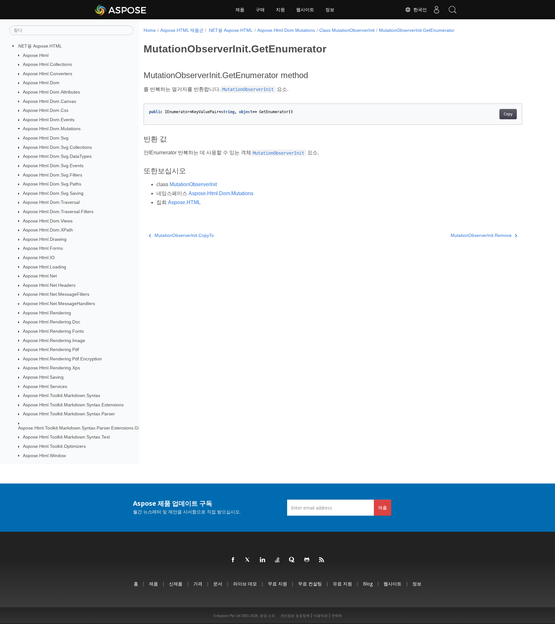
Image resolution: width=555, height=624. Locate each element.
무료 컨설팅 (310, 584)
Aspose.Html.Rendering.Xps (51, 367)
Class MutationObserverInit (346, 30)
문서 (217, 584)
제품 (239, 9)
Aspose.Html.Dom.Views (48, 220)
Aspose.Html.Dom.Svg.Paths (52, 183)
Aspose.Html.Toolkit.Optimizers (54, 446)
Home (150, 30)
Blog (368, 584)
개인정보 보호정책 (295, 616)
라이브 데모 (245, 584)
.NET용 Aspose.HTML (39, 46)
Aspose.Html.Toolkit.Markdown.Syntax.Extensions (73, 404)
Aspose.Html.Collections (47, 64)
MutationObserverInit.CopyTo (184, 235)
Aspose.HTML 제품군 (182, 30)
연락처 (336, 616)
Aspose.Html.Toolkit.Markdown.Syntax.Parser (69, 413)
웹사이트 (305, 9)
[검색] (453, 9)
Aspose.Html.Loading (44, 266)
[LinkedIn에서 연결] (263, 560)
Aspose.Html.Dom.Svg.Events (53, 165)
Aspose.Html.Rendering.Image (54, 340)
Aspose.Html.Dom (41, 82)
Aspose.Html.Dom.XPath (48, 229)
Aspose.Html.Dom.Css (45, 110)
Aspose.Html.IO (39, 257)
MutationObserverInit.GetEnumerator (416, 30)
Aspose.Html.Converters (47, 73)
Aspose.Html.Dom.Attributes (51, 92)
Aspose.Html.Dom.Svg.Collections (57, 147)
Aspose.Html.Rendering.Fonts (53, 331)
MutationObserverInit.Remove (481, 235)
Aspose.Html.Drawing (44, 239)
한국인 (419, 9)
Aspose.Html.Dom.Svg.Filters (52, 174)
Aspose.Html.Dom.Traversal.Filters (58, 211)
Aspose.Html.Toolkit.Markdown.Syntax (61, 395)
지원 (280, 9)
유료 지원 (342, 584)
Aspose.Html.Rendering (47, 312)
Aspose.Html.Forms (43, 248)
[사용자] (436, 9)
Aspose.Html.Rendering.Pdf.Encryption (62, 358)
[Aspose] (120, 10)
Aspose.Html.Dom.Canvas (49, 101)
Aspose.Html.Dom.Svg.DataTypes (57, 156)
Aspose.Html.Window (44, 455)
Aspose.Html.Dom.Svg (45, 137)
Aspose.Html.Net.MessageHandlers (59, 303)
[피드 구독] (322, 560)
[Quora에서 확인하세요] (292, 560)
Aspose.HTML (184, 202)
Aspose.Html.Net (40, 275)
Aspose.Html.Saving (43, 377)
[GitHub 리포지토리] (307, 560)
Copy (508, 114)
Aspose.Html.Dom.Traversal (51, 202)
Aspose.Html (35, 55)
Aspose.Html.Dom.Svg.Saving (53, 193)
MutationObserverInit (193, 184)
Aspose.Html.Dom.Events (49, 119)
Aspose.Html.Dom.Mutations (52, 128)
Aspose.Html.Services (45, 386)
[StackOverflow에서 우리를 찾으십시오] (277, 560)
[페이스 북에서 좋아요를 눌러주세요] (233, 560)
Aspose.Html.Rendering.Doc (51, 321)
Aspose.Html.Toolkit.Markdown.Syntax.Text (66, 436)
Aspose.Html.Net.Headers (49, 285)
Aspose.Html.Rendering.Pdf (51, 349)
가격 (197, 584)
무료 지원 (277, 584)
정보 (329, 9)
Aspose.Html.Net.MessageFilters (56, 294)
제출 (382, 507)
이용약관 (320, 616)
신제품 (175, 584)
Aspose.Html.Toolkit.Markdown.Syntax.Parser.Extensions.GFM (81, 427)
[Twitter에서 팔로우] (248, 560)
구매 (260, 9)
